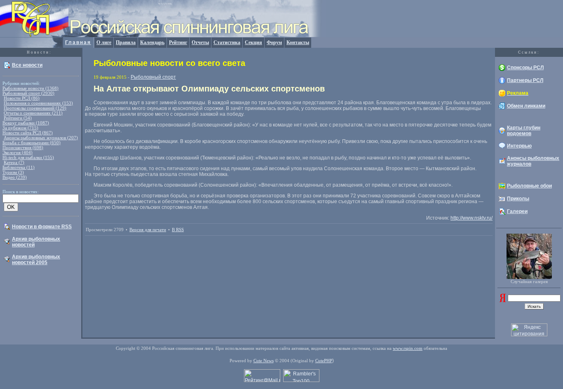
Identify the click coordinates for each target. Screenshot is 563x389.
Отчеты (200, 42)
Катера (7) (14, 162)
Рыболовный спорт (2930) (28, 93)
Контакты (297, 42)
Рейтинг (178, 42)
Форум (274, 42)
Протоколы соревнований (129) (35, 107)
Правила (126, 42)
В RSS (178, 229)
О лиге (103, 42)
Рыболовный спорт (153, 77)
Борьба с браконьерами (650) (31, 142)
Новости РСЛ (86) (22, 98)
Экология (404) (17, 152)
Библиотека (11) (18, 167)
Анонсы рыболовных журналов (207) (41, 137)
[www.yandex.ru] (502, 300)
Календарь (152, 42)
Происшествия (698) (22, 147)
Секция (253, 42)
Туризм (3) (13, 172)
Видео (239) (14, 177)
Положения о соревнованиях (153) (38, 103)
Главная (78, 42)
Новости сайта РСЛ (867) (27, 132)
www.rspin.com (407, 348)
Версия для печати (147, 229)
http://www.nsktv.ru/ (471, 218)
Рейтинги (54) (18, 117)
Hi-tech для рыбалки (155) (28, 157)
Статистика (226, 42)
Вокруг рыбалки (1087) (25, 122)
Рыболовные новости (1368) (30, 88)
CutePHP (323, 360)
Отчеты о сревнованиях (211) (33, 112)
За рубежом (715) (20, 127)
